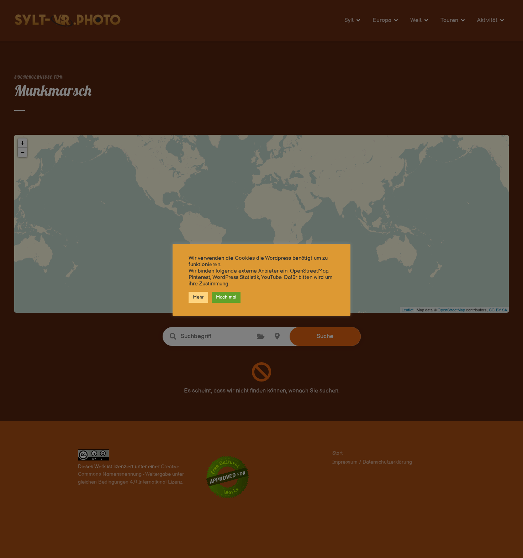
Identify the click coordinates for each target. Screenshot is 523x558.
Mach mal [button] (226, 297)
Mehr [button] (198, 297)
